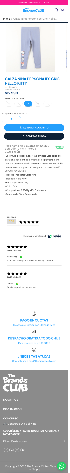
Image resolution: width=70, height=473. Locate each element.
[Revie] (55, 236)
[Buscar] (56, 10)
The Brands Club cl (38, 466)
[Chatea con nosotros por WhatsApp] (61, 466)
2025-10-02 (14, 250)
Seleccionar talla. (15, 99)
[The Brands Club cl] (33, 10)
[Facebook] (6, 450)
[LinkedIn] (11, 450)
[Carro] (62, 10)
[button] (5, 10)
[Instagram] (17, 450)
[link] (34, 383)
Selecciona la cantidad (14, 114)
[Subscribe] (64, 442)
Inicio (6, 18)
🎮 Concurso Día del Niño (19, 423)
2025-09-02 (14, 277)
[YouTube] (22, 450)
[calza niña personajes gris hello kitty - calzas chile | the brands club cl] (31, 47)
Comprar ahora (36, 136)
